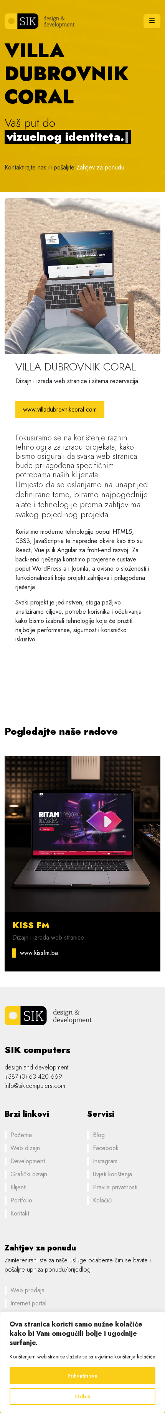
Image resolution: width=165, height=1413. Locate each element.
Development (27, 1161)
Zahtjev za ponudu (100, 167)
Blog (99, 1135)
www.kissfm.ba (39, 952)
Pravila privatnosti (115, 1187)
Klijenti (18, 1187)
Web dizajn (25, 1148)
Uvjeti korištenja (112, 1174)
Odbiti (82, 1396)
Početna (21, 1135)
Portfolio (21, 1200)
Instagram (105, 1161)
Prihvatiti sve (82, 1376)
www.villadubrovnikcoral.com (60, 409)
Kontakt (19, 1213)
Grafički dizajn (28, 1174)
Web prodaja (27, 1290)
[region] (82, 1362)
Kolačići (102, 1200)
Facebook (106, 1148)
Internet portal (28, 1303)
